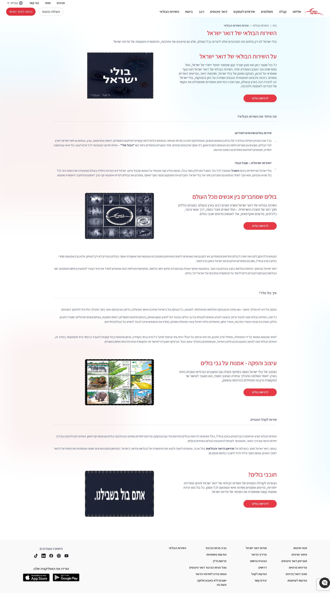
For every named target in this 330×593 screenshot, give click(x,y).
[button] (324, 583)
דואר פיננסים (218, 12)
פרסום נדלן (219, 561)
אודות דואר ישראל (256, 548)
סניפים (61, 3)
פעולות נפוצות (51, 11)
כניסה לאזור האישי (20, 11)
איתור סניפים (299, 555)
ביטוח (189, 12)
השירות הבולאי (169, 12)
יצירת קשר (260, 580)
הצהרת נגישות (258, 561)
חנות (48, 3)
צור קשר (34, 3)
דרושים (262, 567)
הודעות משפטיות (216, 555)
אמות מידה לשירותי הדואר (210, 574)
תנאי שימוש (300, 548)
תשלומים (267, 12)
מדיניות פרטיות (298, 567)
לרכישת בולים (260, 98)
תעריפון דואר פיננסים (294, 561)
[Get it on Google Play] (66, 578)
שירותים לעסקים (244, 12)
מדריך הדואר (259, 555)
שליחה (297, 12)
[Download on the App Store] (36, 578)
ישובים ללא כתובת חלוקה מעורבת (211, 582)
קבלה (282, 12)
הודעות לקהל (259, 574)
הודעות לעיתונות (297, 580)
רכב (201, 12)
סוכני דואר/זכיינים (296, 574)
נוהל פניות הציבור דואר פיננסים (207, 567)
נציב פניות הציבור (215, 548)
